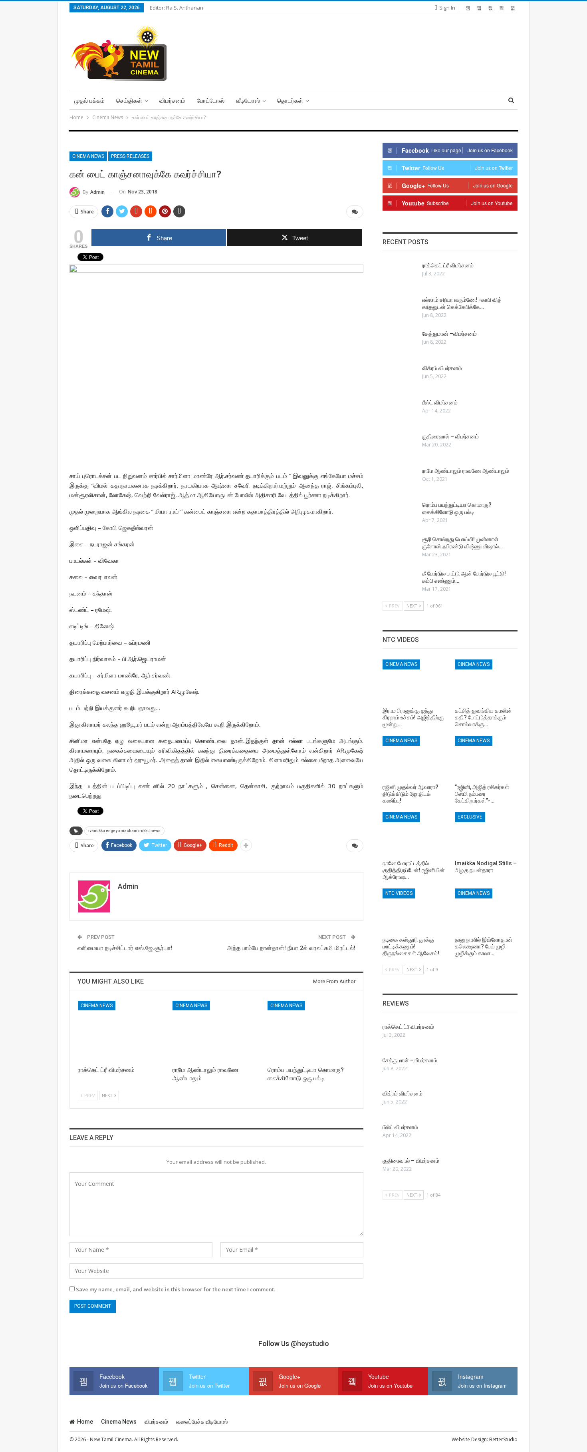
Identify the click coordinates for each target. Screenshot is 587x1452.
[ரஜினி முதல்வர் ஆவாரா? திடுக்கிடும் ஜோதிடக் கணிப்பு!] (414, 758)
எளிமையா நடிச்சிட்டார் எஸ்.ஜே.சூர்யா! (125, 948)
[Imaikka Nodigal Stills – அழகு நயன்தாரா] (486, 834)
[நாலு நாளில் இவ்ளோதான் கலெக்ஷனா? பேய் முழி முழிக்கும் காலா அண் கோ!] (486, 910)
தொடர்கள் (290, 100)
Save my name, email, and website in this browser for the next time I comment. (175, 1289)
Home (85, 1421)
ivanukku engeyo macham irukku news (124, 831)
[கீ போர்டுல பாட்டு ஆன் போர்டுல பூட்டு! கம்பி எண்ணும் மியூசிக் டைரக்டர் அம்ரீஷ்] (400, 583)
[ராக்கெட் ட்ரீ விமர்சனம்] (121, 1031)
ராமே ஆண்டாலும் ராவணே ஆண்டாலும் (465, 471)
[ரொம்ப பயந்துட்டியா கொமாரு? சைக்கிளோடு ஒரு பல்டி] (311, 1031)
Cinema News (88, 156)
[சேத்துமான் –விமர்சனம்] (400, 343)
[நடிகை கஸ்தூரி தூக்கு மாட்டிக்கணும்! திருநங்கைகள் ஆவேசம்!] (414, 910)
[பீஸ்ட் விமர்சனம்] (400, 411)
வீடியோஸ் (248, 100)
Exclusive (470, 817)
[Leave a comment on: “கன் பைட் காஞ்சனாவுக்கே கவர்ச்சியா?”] (354, 211)
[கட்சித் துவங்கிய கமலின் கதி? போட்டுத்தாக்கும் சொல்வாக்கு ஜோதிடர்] (486, 681)
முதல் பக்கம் (89, 100)
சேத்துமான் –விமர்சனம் (449, 334)
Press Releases (130, 156)
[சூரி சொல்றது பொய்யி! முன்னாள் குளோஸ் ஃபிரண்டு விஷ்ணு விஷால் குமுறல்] (400, 548)
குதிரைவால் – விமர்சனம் (450, 436)
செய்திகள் (129, 100)
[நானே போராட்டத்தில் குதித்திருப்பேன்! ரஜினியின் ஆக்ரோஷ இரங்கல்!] (414, 834)
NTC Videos (398, 893)
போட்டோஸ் (210, 100)
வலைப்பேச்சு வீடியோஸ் (202, 1421)
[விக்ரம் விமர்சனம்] (400, 377)
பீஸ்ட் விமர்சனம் (440, 402)
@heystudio (310, 1343)
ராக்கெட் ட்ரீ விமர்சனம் (448, 265)
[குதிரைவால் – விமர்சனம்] (400, 445)
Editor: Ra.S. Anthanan (176, 7)
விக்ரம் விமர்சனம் (442, 368)
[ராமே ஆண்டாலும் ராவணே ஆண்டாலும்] (216, 1031)
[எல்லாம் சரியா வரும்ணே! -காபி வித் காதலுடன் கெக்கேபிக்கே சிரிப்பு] (400, 309)
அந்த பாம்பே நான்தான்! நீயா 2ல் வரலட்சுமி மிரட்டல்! (291, 948)
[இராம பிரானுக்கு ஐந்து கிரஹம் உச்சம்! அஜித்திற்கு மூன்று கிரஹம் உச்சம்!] (414, 681)
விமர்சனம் (172, 100)
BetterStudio (503, 1439)
